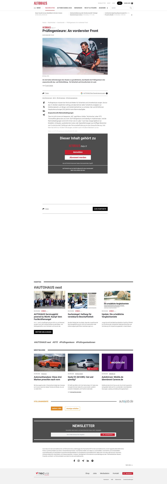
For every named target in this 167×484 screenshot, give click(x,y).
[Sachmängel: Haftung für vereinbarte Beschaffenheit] (83, 300)
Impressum (106, 479)
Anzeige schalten (72, 408)
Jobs (113, 3)
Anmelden (78, 152)
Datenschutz (118, 479)
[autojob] (126, 401)
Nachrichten (50, 8)
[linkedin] (88, 460)
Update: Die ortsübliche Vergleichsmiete (113, 315)
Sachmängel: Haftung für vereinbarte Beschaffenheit (80, 315)
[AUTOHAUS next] (48, 27)
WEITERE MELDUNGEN (43, 332)
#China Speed (79, 373)
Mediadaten (104, 473)
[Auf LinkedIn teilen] (44, 110)
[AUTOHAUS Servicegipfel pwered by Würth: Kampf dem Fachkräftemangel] (49, 300)
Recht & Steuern (90, 8)
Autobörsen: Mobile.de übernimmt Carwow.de (112, 378)
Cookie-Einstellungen (128, 479)
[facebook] (74, 460)
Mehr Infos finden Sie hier (78, 170)
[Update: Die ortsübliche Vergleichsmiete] (117, 300)
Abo (119, 3)
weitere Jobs (56, 408)
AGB (112, 479)
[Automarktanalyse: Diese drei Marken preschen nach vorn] (49, 362)
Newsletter (102, 3)
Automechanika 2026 (64, 8)
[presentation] (131, 14)
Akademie (102, 8)
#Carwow (44, 373)
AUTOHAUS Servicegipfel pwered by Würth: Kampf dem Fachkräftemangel (48, 317)
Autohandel (60, 22)
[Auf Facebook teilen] (44, 102)
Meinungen (78, 8)
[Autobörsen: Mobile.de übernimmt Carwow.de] (117, 362)
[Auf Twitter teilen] (44, 106)
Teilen (47, 93)
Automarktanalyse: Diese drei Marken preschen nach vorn (48, 378)
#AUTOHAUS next (48, 287)
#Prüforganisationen (85, 342)
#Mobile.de (112, 373)
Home (44, 22)
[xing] (83, 460)
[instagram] (79, 460)
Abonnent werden (78, 157)
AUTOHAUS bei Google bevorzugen (94, 93)
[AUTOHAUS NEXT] (78, 145)
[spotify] (92, 460)
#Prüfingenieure (66, 342)
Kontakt (116, 473)
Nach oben (128, 465)
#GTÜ (55, 342)
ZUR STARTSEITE (100, 209)
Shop (108, 3)
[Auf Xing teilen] (44, 114)
